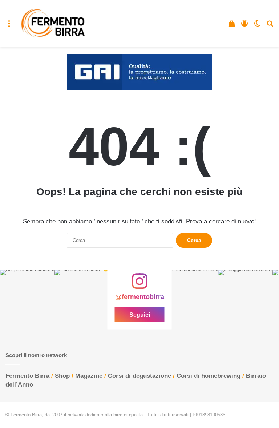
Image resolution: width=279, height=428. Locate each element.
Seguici (139, 315)
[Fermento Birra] (53, 23)
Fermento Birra (27, 375)
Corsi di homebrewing (208, 375)
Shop (62, 375)
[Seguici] (139, 284)
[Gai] (139, 71)
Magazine (88, 375)
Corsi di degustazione (139, 375)
